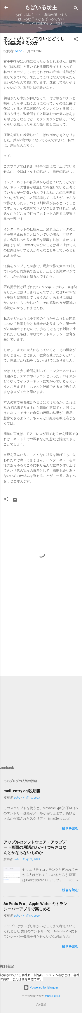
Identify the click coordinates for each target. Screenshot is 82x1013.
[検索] (76, 9)
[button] (76, 39)
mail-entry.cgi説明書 (22, 791)
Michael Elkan (52, 995)
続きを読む (70, 828)
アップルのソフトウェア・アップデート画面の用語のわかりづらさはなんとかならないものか (34, 847)
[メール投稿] (14, 501)
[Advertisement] (41, 638)
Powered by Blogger (43, 987)
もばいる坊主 (41, 7)
